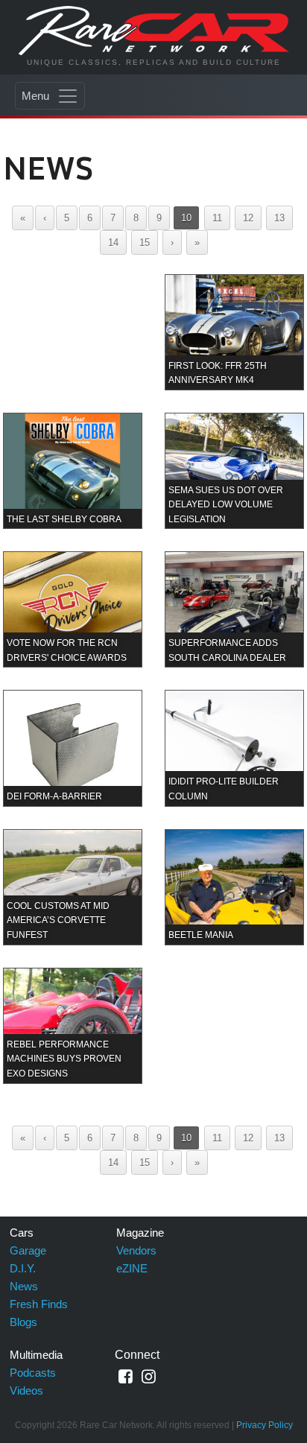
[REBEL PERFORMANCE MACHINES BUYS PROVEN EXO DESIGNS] (73, 1024)
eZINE (132, 1268)
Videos (26, 1390)
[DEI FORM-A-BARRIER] (73, 747)
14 (113, 242)
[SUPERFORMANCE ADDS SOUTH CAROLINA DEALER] (234, 609)
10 (186, 217)
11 (217, 217)
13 (279, 217)
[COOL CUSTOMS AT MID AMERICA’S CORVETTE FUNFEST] (73, 886)
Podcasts (33, 1372)
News (24, 1286)
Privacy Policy (264, 1425)
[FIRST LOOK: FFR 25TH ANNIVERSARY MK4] (234, 332)
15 (144, 242)
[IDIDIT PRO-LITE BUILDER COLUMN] (234, 747)
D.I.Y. (23, 1268)
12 (248, 217)
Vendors (136, 1250)
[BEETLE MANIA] (234, 886)
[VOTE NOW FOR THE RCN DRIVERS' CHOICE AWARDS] (73, 609)
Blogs (23, 1322)
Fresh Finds (39, 1304)
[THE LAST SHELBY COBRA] (73, 470)
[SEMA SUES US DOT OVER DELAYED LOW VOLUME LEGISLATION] (234, 470)
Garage (28, 1250)
